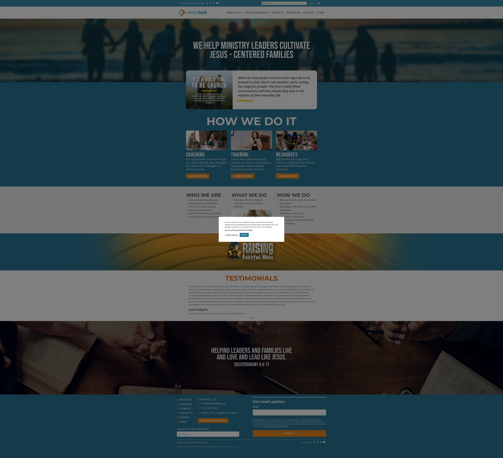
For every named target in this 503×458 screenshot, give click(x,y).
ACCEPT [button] (244, 235)
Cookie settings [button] (231, 235)
